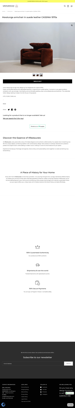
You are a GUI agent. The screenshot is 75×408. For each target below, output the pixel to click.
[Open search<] (65, 6)
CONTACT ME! (65, 396)
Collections (10, 11)
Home (3, 11)
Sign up (68, 363)
